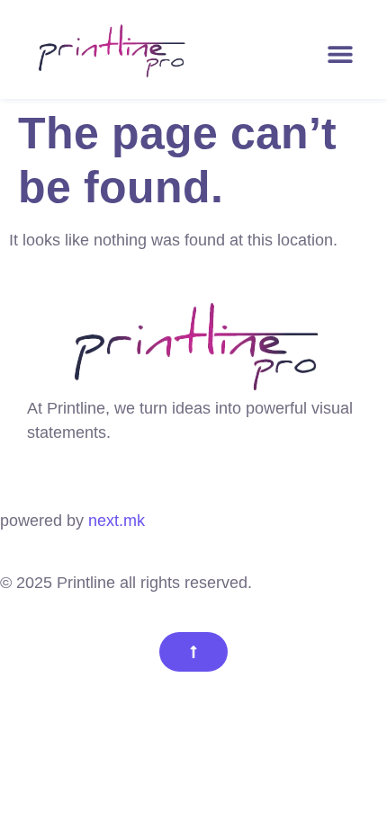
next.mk (116, 521)
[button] (340, 53)
